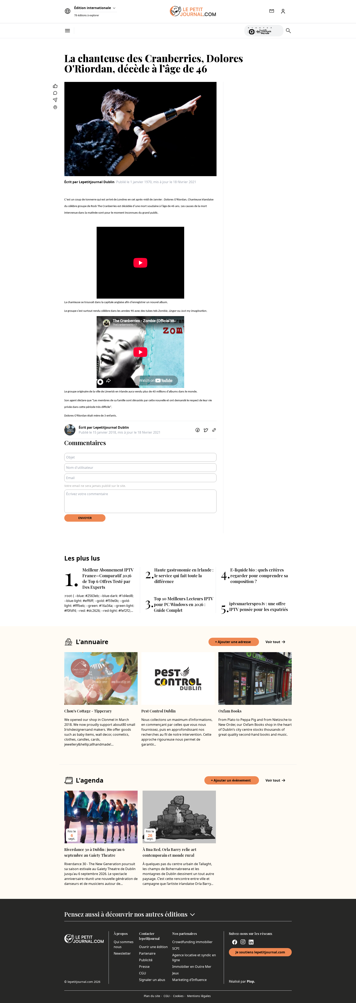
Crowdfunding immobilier (192, 942)
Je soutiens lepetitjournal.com (260, 952)
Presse (144, 966)
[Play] (278, 31)
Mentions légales (199, 996)
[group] (278, 30)
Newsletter (122, 953)
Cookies (179, 996)
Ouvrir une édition (153, 947)
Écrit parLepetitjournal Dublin (89, 182)
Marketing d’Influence (189, 979)
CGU (142, 973)
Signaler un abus (152, 979)
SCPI (175, 948)
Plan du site (153, 996)
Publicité (145, 960)
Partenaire (147, 953)
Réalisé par (242, 981)
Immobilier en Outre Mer (191, 966)
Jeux (175, 973)
